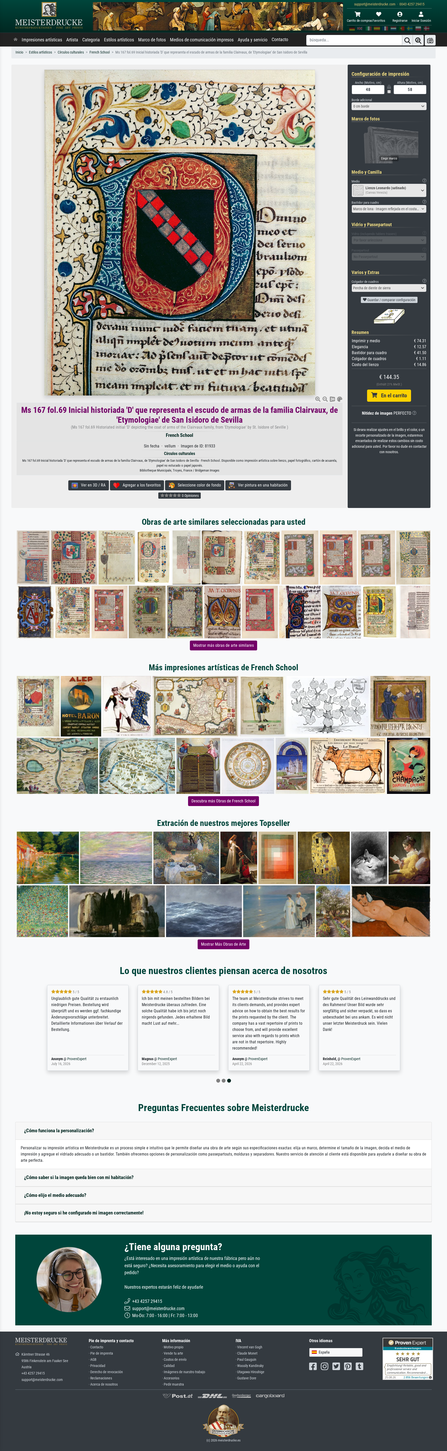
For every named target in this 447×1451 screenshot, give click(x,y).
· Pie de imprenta (101, 1353)
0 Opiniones (190, 495)
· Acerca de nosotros (103, 1384)
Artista (72, 39)
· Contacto (96, 1347)
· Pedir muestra (173, 1384)
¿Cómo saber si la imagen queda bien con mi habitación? (79, 1177)
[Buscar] (407, 40)
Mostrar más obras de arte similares (223, 645)
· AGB (92, 1359)
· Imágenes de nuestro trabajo (183, 1372)
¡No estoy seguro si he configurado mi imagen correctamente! (84, 1213)
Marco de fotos (152, 39)
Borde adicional (362, 100)
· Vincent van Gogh (249, 1347)
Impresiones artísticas (42, 39)
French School (100, 52)
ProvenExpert (76, 1059)
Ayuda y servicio (252, 39)
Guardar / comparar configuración (391, 300)
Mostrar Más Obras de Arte (223, 944)
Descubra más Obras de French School (223, 801)
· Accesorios (170, 1378)
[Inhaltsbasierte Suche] (418, 40)
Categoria (91, 39)
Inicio (19, 52)
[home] (15, 40)
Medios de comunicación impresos (202, 39)
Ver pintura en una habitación (261, 485)
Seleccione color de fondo (198, 485)
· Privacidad (97, 1366)
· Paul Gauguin (246, 1359)
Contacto (280, 39)
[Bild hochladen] (430, 40)
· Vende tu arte (172, 1353)
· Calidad (168, 1366)
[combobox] (389, 106)
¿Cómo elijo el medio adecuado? (55, 1195)
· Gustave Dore (246, 1378)
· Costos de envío (174, 1359)
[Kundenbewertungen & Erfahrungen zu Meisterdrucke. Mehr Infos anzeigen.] (408, 1358)
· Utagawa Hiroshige (250, 1372)
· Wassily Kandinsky (250, 1366)
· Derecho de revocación (106, 1372)
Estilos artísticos (119, 39)
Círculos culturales (71, 52)
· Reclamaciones (100, 1378)
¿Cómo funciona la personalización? (59, 1131)
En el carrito (392, 395)
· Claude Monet (246, 1353)
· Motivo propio (172, 1347)
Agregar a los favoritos (140, 485)
